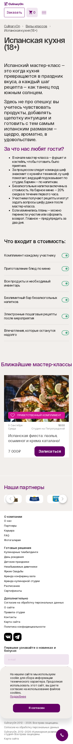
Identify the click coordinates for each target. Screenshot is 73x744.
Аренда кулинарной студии (22, 581)
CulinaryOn (12, 26)
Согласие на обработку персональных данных (34, 602)
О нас (8, 520)
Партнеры (10, 525)
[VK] (8, 637)
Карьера (9, 530)
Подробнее (18, 696)
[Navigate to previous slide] (10, 499)
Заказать (14, 12)
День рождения (14, 556)
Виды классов (36, 26)
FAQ (6, 535)
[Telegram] (17, 637)
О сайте (9, 607)
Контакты (10, 617)
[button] (44, 13)
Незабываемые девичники (20, 566)
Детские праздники (16, 561)
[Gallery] (36, 499)
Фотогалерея (12, 540)
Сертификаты (13, 590)
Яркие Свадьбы (13, 571)
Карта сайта (12, 621)
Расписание (12, 585)
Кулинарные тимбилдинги (21, 552)
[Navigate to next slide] (62, 499)
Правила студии (14, 612)
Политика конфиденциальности (24, 626)
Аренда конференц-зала (19, 576)
